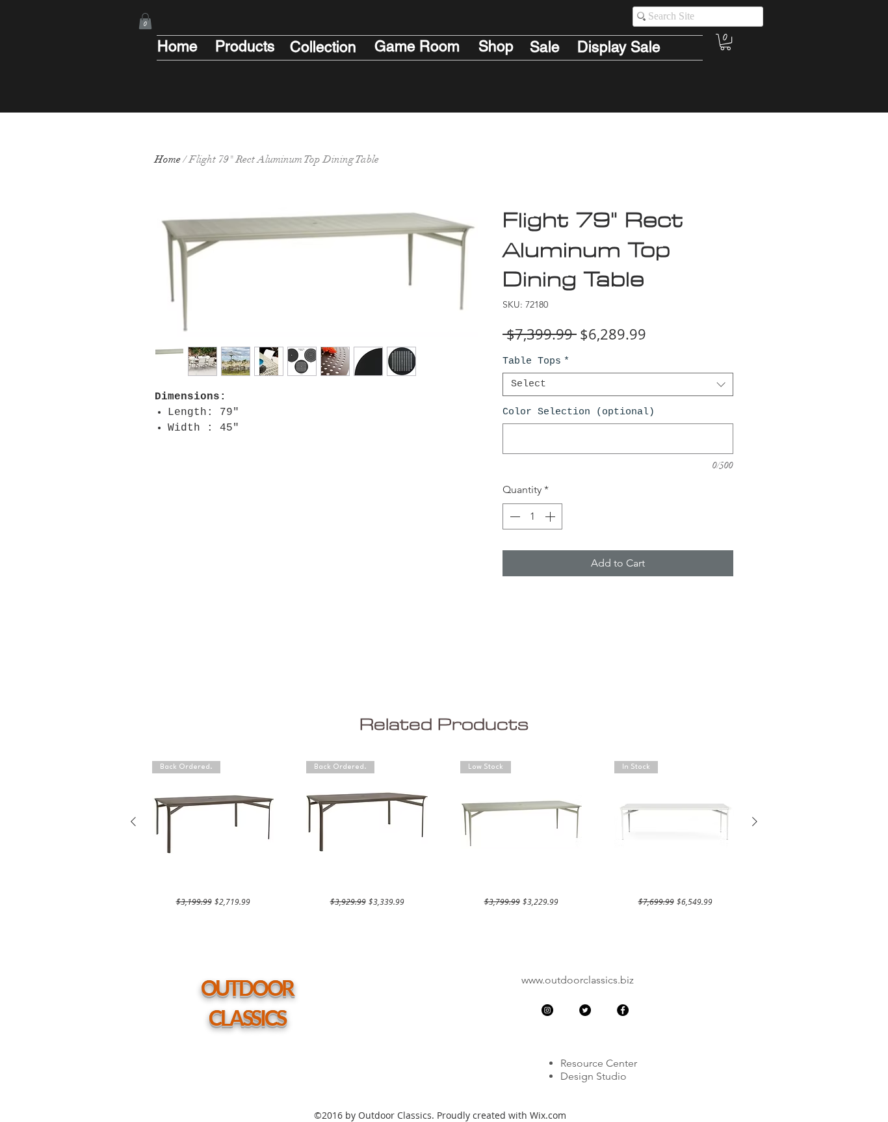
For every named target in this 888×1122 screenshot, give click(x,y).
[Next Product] (755, 821)
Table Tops (536, 361)
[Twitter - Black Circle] (585, 1010)
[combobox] (618, 384)
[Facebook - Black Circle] (623, 1010)
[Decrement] (513, 516)
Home (168, 159)
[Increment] (551, 516)
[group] (444, 834)
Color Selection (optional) (579, 412)
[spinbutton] (532, 516)
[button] (145, 21)
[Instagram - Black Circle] (547, 1010)
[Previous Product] (133, 821)
